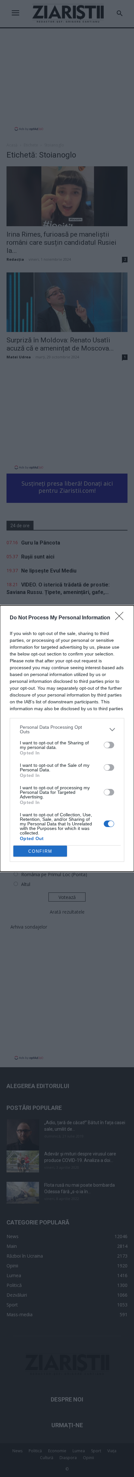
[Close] (121, 618)
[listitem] (67, 729)
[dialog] (67, 738)
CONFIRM (40, 851)
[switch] (109, 745)
